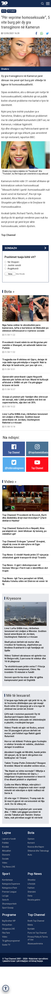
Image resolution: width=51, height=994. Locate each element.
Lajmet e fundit (9, 839)
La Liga (5, 896)
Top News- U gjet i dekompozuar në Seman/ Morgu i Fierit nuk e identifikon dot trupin (25, 568)
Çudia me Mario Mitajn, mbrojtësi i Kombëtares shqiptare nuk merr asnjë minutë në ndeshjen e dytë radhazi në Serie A (24, 789)
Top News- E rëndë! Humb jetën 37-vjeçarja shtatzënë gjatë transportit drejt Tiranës (25, 556)
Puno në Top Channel (37, 933)
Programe (9, 915)
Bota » (9, 291)
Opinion (31, 839)
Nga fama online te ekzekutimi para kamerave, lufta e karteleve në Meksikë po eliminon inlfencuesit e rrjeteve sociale (25, 330)
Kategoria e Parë (9, 888)
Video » (10, 481)
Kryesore (13, 598)
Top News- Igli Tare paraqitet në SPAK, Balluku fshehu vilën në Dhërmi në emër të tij (25, 581)
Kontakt (31, 929)
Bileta (30, 925)
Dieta (30, 896)
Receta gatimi (34, 900)
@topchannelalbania (38, 452)
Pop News (35, 874)
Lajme (6, 833)
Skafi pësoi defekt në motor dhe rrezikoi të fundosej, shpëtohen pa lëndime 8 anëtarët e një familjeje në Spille (24, 646)
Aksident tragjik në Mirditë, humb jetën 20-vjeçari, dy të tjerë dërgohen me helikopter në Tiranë (25, 755)
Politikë (5, 843)
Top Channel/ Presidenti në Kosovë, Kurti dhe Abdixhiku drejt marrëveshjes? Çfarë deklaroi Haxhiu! (24, 518)
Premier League (9, 892)
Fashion (31, 888)
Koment (31, 843)
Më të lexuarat (18, 695)
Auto (30, 855)
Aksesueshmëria (35, 943)
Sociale (5, 859)
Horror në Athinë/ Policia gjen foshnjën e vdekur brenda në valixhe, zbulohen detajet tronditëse (25, 744)
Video (4, 863)
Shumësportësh (9, 904)
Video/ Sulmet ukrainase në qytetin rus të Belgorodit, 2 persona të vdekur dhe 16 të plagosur (25, 658)
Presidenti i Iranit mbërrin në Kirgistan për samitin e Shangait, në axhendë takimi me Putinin (24, 347)
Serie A (5, 900)
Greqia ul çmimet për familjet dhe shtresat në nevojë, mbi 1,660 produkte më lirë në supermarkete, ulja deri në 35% (25, 401)
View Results (20, 274)
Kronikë (5, 847)
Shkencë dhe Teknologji (38, 851)
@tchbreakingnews (14, 468)
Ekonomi (6, 855)
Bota (4, 11)
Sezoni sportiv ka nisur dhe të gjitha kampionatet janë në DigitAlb (23, 679)
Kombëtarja (7, 880)
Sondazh (11, 248)
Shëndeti (32, 892)
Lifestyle (31, 884)
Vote (10, 274)
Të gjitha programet (11, 941)
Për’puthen (7, 925)
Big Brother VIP (9, 921)
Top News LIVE (8, 867)
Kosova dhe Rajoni (36, 847)
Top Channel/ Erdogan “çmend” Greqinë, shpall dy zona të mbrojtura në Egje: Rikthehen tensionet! (23, 544)
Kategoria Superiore (11, 884)
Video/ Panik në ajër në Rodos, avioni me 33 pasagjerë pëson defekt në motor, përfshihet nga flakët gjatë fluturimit (24, 732)
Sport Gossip (7, 908)
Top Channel (14, 452)
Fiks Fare (6, 933)
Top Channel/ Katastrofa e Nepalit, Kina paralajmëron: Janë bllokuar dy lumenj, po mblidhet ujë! (24, 531)
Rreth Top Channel (36, 921)
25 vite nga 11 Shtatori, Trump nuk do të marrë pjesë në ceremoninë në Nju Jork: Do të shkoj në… (24, 801)
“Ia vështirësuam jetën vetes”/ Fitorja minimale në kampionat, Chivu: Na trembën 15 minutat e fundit (24, 669)
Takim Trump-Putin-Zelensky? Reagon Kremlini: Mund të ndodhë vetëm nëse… (25, 764)
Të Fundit (12, 11)
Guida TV (6, 945)
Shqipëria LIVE (8, 929)
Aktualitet (6, 851)
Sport (6, 874)
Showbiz (31, 880)
